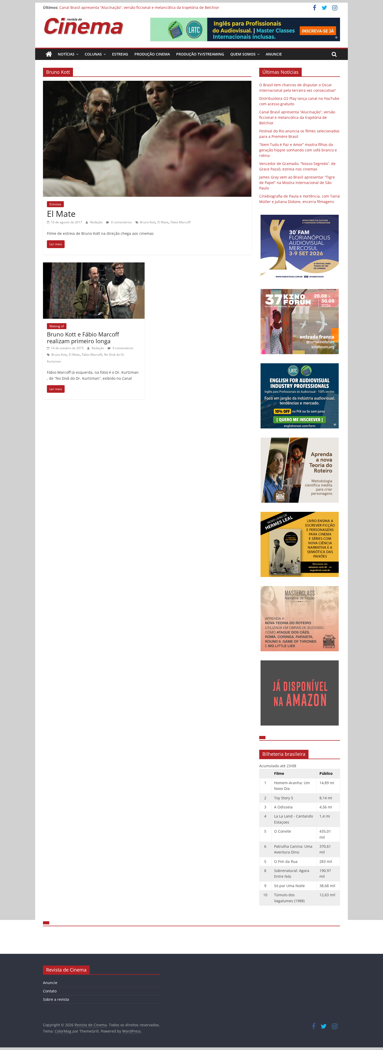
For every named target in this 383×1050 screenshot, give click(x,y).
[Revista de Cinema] (49, 54)
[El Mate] (147, 84)
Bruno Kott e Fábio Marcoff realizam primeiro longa (83, 337)
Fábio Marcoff (180, 222)
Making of (57, 326)
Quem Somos (243, 54)
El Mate (61, 213)
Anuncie (274, 54)
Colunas (93, 54)
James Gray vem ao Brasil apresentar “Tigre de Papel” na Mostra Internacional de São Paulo (297, 183)
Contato (50, 990)
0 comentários (121, 222)
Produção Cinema (152, 54)
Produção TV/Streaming (200, 54)
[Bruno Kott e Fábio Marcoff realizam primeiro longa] (94, 265)
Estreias (120, 54)
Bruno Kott (147, 222)
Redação (96, 222)
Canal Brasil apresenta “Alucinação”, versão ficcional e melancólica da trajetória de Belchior (139, 7)
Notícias (66, 54)
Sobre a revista (56, 999)
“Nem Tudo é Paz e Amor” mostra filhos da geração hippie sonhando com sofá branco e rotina (298, 150)
